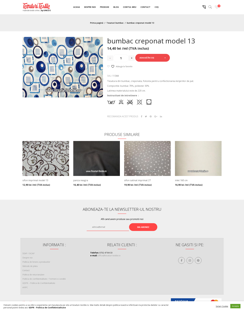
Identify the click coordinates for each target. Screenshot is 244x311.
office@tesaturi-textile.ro (109, 255)
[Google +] (155, 116)
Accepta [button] (235, 306)
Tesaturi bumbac (115, 22)
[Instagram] (190, 260)
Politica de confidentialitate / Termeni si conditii (44, 278)
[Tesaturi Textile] (36, 7)
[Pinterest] (151, 116)
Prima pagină (96, 22)
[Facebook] (141, 116)
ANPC (25, 287)
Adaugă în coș (147, 57)
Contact (26, 270)
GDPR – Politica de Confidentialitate (38, 283)
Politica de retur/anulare (33, 274)
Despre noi (27, 257)
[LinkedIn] (161, 116)
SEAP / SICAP (28, 253)
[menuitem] (76, 7)
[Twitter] (146, 116)
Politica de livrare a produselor (36, 262)
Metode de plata (30, 266)
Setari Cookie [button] (222, 306)
